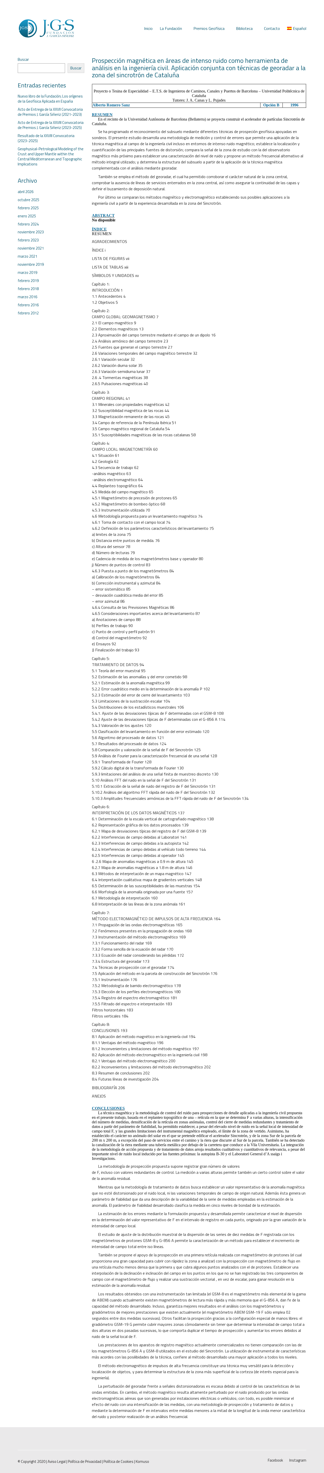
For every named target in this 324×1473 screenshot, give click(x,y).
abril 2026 (25, 191)
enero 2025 (27, 216)
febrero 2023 (28, 240)
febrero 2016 (28, 305)
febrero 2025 (28, 208)
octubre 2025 (28, 199)
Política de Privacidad (84, 1461)
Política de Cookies (118, 1461)
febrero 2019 (28, 280)
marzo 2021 (27, 256)
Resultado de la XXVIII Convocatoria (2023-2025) (46, 138)
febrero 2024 (28, 224)
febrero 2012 (28, 313)
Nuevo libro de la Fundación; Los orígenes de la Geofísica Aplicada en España (50, 99)
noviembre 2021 (31, 248)
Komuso (142, 1461)
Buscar (23, 59)
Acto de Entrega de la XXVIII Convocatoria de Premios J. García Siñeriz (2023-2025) (51, 125)
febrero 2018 (28, 288)
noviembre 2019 (31, 264)
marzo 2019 (27, 272)
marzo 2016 (27, 296)
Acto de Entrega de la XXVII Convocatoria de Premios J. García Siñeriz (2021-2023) (50, 112)
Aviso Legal (57, 1461)
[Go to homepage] (46, 28)
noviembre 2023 (31, 232)
